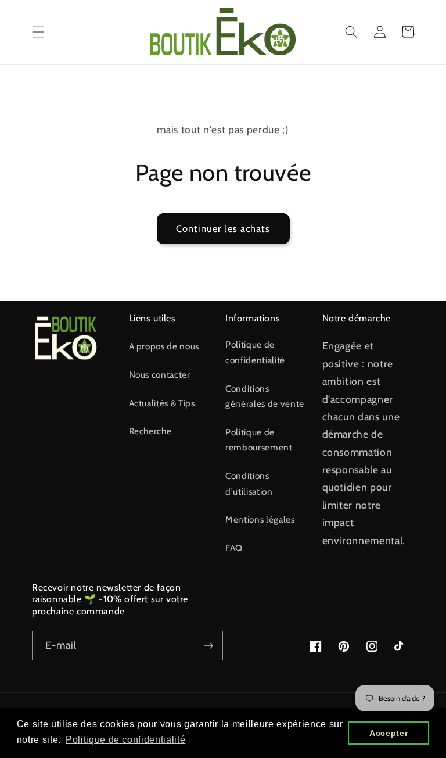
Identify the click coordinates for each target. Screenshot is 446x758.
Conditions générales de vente (264, 396)
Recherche (150, 431)
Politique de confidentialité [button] (125, 740)
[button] (38, 32)
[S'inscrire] (208, 646)
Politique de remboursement (259, 440)
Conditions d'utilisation (249, 483)
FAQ (234, 547)
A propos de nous (164, 346)
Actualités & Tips (162, 403)
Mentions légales (260, 519)
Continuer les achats (223, 228)
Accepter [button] (388, 733)
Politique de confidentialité (255, 352)
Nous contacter (159, 374)
